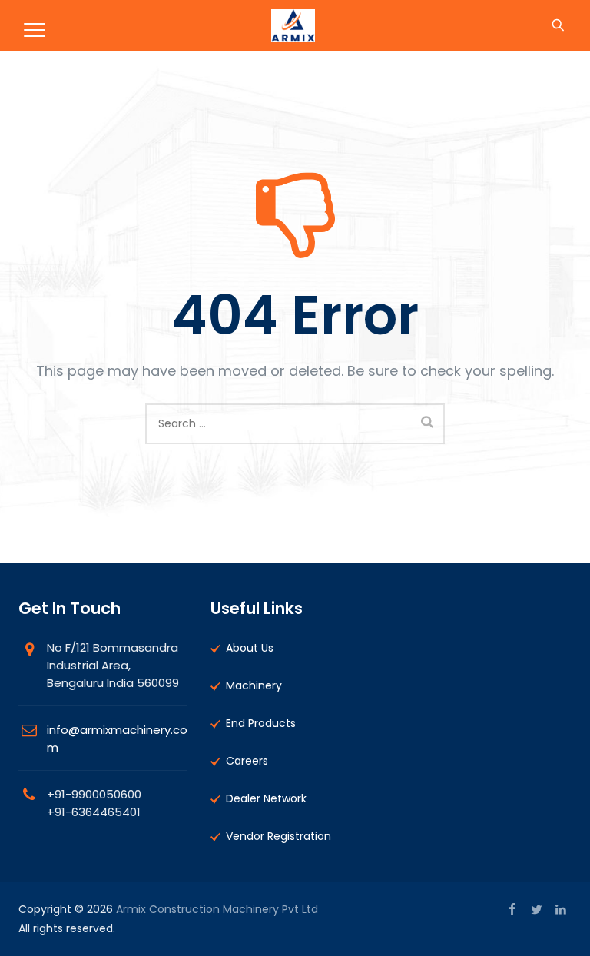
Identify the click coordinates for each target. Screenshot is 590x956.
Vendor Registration (278, 836)
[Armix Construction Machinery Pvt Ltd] (292, 25)
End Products (261, 723)
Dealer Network (266, 798)
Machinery (254, 685)
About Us (249, 648)
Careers (247, 760)
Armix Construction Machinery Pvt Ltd (217, 909)
